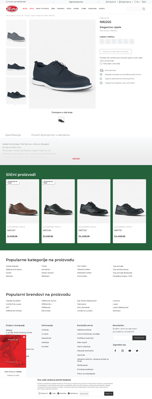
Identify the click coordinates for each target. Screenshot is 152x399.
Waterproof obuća (13, 269)
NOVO (32, 8)
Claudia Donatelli (13, 301)
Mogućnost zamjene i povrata (85, 2)
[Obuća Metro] (12, 9)
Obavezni (44, 393)
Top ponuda (118, 266)
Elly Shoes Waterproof (86, 301)
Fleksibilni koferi (84, 273)
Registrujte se (126, 2)
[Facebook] (115, 350)
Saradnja (45, 342)
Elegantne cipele (42, 15)
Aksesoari (92, 8)
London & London (85, 311)
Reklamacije (82, 365)
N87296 (47, 230)
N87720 (82, 230)
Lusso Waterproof (120, 307)
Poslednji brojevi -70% (122, 276)
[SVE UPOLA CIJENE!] (13, 351)
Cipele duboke (12, 266)
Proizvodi (20, 15)
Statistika (63, 393)
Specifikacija (13, 135)
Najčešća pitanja (84, 330)
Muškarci (60, 8)
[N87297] (22, 201)
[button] (110, 63)
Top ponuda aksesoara (122, 273)
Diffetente (46, 307)
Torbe (83, 8)
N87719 (118, 230)
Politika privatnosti (85, 338)
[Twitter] (137, 350)
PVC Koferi (81, 266)
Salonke (9, 276)
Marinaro (117, 311)
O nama (45, 334)
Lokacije (45, 330)
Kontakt (45, 346)
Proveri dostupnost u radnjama (50, 135)
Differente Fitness (14, 311)
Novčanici (46, 269)
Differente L (47, 304)
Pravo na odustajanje (86, 374)
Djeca (69, 8)
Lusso (115, 304)
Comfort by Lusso (13, 304)
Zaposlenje (46, 338)
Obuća (27, 15)
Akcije (25, 8)
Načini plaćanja (83, 346)
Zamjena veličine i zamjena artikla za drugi (93, 360)
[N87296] (58, 201)
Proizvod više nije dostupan (115, 52)
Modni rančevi (48, 273)
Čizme (8, 273)
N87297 (11, 230)
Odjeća (102, 8)
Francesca (81, 304)
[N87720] (93, 201)
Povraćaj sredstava (85, 369)
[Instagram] (122, 350)
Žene (53, 8)
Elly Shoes (46, 311)
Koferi (76, 8)
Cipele (33, 15)
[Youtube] (129, 350)
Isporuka (81, 355)
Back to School (42, 8)
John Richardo (83, 307)
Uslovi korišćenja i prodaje (88, 334)
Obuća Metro (10, 15)
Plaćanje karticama (85, 351)
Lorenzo (116, 301)
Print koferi (82, 276)
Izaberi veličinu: (107, 37)
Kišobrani (46, 276)
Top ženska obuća (120, 269)
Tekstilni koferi (83, 269)
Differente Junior (49, 301)
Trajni (54, 393)
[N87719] (129, 201)
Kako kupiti (82, 342)
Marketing (74, 393)
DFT (8, 307)
